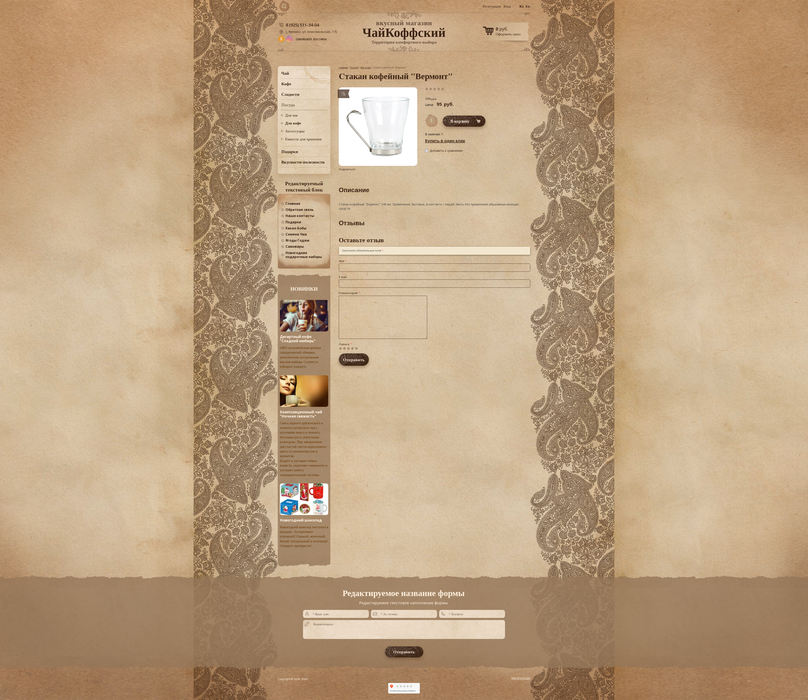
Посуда (354, 67)
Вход (507, 6)
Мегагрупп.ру (520, 678)
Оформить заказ (508, 34)
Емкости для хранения (303, 138)
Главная (343, 67)
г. (287, 32)
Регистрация (492, 6)
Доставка (320, 39)
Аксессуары (294, 130)
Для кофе (293, 123)
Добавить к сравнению (446, 151)
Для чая (291, 115)
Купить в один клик (445, 141)
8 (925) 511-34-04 (302, 25)
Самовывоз (304, 39)
